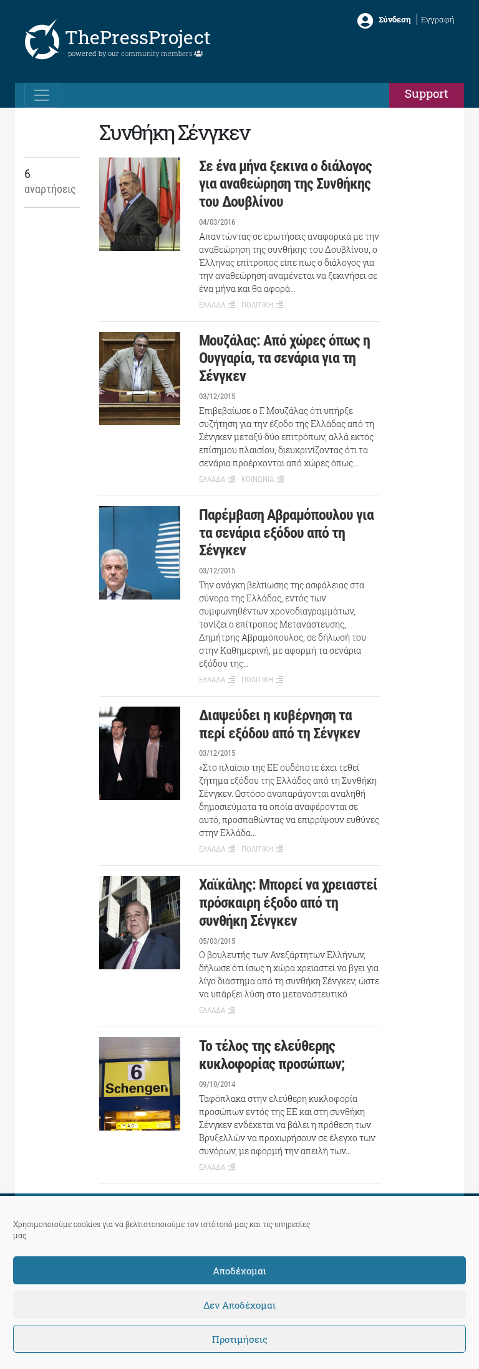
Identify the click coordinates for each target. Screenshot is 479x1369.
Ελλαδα (212, 304)
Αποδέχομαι (239, 1270)
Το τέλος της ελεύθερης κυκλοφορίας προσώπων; (271, 1055)
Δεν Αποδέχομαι (239, 1305)
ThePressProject (138, 37)
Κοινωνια (257, 479)
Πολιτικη (257, 304)
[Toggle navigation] (41, 95)
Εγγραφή (438, 19)
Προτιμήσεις (240, 1339)
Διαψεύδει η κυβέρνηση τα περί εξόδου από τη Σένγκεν (279, 724)
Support (426, 93)
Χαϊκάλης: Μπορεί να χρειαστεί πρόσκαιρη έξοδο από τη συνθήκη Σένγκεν (288, 902)
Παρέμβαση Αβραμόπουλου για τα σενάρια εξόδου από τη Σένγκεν (286, 533)
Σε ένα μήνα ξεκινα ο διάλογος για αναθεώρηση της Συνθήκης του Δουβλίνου (285, 184)
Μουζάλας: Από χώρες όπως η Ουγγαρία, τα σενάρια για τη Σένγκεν (284, 358)
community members (157, 53)
